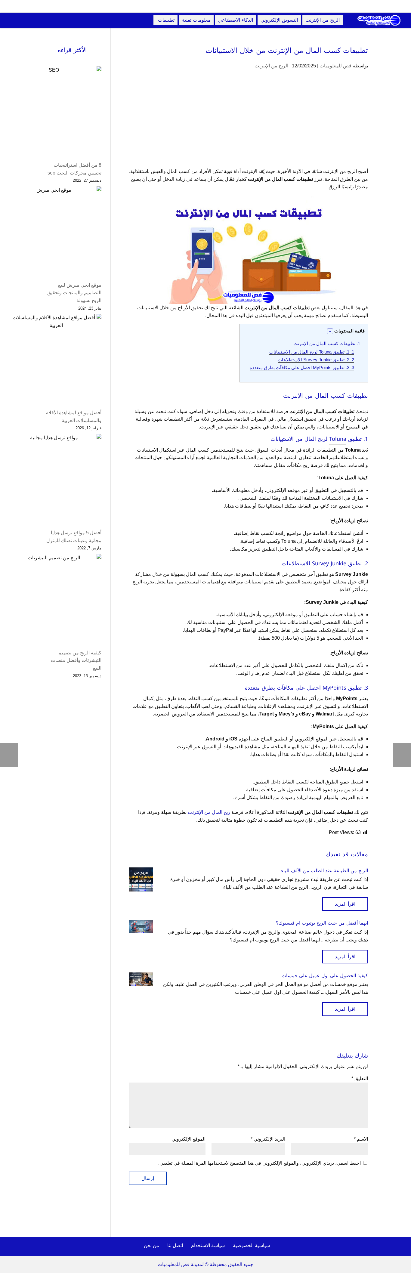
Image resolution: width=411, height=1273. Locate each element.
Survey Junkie (329, 563)
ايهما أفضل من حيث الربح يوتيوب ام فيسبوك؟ (322, 923)
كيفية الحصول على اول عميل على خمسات (325, 975)
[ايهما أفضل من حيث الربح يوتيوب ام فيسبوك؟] (141, 926)
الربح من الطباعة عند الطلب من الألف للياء (324, 870)
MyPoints (333, 688)
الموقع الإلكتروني (189, 1139)
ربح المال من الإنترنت (209, 812)
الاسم (361, 1139)
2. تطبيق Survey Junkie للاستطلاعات (316, 359)
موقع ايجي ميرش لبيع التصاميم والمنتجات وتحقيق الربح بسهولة (74, 293)
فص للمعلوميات (335, 65)
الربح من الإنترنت (271, 65)
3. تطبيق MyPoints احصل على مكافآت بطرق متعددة (302, 367)
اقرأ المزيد (345, 904)
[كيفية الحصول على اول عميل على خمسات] (141, 979)
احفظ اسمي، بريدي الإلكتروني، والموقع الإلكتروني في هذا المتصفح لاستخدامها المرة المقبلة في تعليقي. (259, 1163)
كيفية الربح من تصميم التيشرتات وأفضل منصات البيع (76, 660)
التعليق (359, 1078)
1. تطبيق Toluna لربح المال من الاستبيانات (311, 351)
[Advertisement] (248, 123)
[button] (330, 332)
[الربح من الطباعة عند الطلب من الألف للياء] (141, 879)
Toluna (337, 439)
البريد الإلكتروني (268, 1139)
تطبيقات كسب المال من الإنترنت (326, 343)
